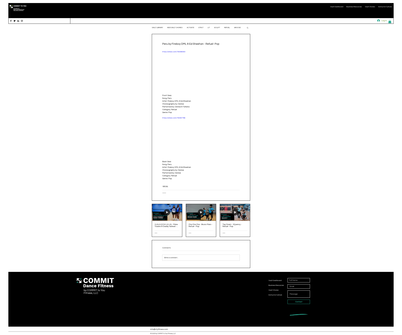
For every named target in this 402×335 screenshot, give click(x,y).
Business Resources (276, 285)
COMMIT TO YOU (19, 6)
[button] (389, 21)
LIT (209, 27)
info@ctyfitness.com (159, 329)
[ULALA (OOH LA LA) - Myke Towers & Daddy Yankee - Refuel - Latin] (167, 212)
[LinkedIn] (18, 21)
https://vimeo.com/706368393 (173, 52)
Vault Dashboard (275, 280)
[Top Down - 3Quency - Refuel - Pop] (235, 212)
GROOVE (237, 27)
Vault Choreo (274, 290)
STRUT (201, 27)
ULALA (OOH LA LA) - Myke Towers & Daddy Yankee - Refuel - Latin (166, 225)
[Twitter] (14, 21)
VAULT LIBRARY (157, 27)
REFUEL (227, 27)
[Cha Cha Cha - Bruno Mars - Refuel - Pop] (201, 212)
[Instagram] (22, 21)
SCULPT (217, 27)
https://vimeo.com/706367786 (173, 118)
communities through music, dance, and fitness (18, 10)
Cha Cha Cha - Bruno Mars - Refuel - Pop (200, 225)
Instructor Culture (275, 295)
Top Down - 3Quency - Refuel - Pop (232, 225)
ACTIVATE (190, 27)
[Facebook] (11, 21)
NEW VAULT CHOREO (175, 27)
